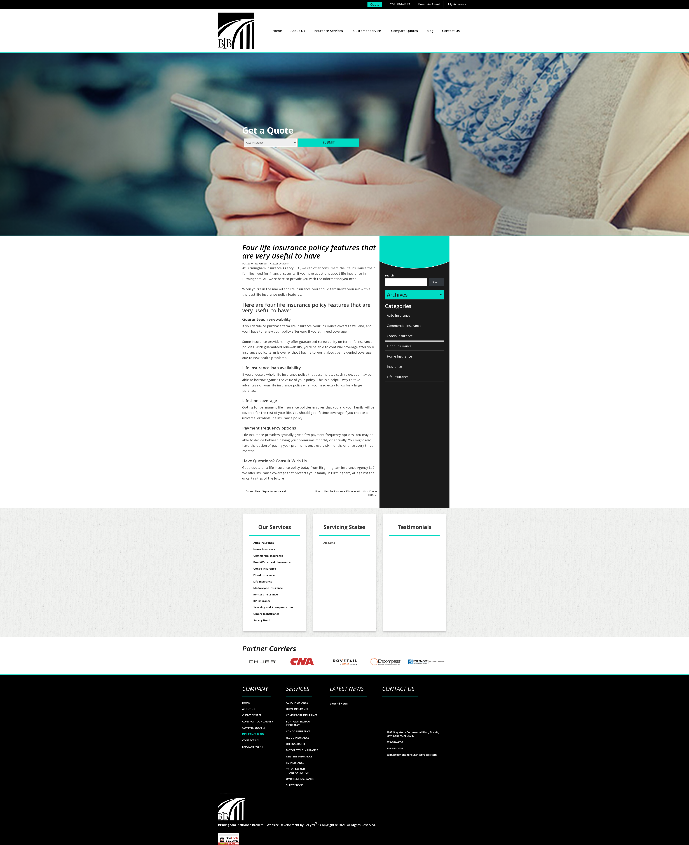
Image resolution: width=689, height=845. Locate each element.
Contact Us (451, 30)
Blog (429, 30)
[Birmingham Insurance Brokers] (236, 31)
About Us (297, 30)
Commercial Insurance (404, 325)
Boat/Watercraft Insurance (271, 562)
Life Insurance (398, 377)
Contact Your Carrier (257, 721)
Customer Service (367, 30)
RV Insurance (262, 601)
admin (285, 263)
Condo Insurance (400, 336)
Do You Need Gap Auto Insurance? (264, 491)
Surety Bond (261, 620)
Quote (374, 4)
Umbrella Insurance (266, 614)
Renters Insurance (265, 594)
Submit (328, 142)
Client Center (252, 715)
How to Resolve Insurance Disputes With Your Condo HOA (346, 493)
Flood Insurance (399, 346)
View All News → (340, 703)
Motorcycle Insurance (268, 588)
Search (389, 275)
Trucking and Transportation (273, 607)
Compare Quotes (404, 30)
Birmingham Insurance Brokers (241, 825)
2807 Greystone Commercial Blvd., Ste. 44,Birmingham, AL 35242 (412, 734)
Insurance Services (328, 30)
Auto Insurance (398, 315)
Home (277, 30)
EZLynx (309, 825)
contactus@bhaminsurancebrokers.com (411, 754)
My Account (456, 4)
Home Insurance (399, 356)
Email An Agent (429, 4)
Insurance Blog (253, 734)
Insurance (394, 366)
